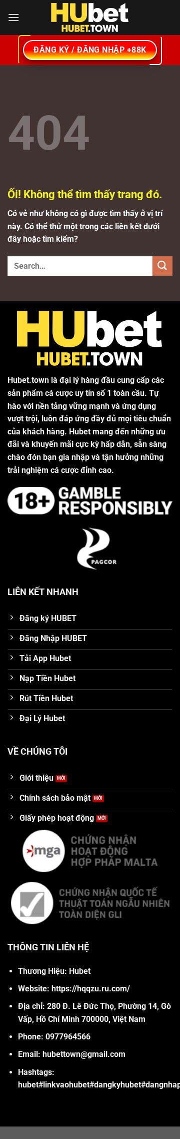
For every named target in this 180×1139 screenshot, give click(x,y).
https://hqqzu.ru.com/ (91, 988)
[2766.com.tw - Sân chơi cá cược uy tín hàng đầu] (90, 18)
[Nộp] (162, 266)
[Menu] (14, 17)
